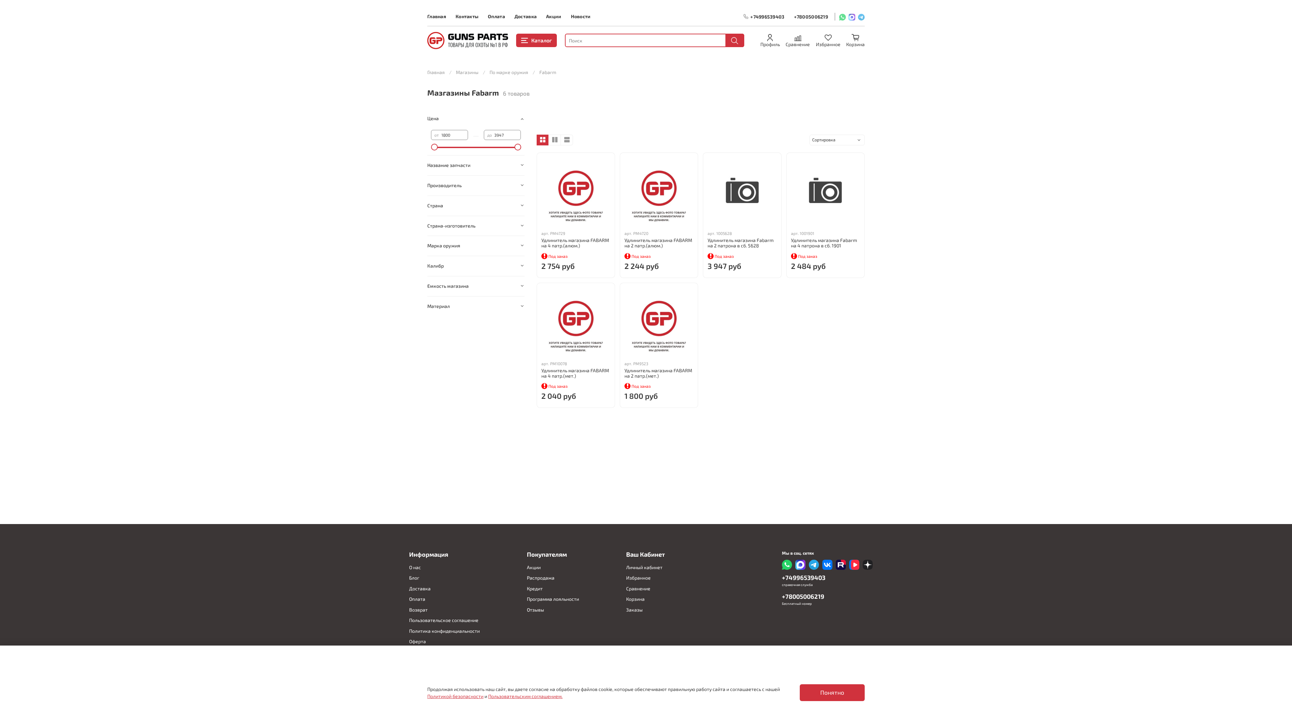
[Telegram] (861, 17)
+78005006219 (811, 17)
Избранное (638, 578)
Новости (581, 16)
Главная (436, 16)
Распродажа (540, 578)
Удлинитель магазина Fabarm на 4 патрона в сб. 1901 (824, 242)
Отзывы (535, 610)
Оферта (417, 641)
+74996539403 (767, 17)
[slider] (434, 147)
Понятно (832, 692)
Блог (414, 578)
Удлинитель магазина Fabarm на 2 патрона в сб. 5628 (741, 242)
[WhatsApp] (842, 17)
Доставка (525, 16)
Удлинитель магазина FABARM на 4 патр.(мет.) (575, 373)
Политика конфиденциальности (444, 631)
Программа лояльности (553, 599)
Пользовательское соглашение (443, 620)
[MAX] (852, 17)
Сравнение (638, 588)
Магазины (467, 72)
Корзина (635, 599)
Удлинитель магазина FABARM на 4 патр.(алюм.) (575, 242)
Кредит (535, 588)
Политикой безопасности (455, 696)
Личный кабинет (644, 567)
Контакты (467, 16)
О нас (415, 567)
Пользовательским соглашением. (525, 696)
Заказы (634, 610)
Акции (553, 16)
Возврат (418, 610)
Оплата (496, 16)
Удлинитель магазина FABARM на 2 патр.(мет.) (658, 373)
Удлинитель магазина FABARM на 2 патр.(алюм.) (658, 242)
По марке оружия (509, 72)
